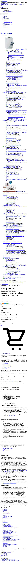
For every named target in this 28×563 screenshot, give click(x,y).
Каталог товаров (6, 33)
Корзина (5, 11)
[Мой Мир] (5, 303)
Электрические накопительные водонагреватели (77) (15, 78)
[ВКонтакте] (1, 303)
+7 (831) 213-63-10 (12, 4)
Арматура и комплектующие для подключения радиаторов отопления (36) (16, 110)
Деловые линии (6, 450)
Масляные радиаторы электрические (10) (15, 236)
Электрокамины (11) (16, 225)
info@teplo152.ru (4, 3)
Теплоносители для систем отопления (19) (12, 243)
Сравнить (7, 353)
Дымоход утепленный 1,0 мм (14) (15, 156)
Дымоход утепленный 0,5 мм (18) (15, 155)
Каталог (7, 281)
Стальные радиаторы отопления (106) (14, 99)
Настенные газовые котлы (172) (15, 52)
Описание (5, 363)
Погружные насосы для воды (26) (13, 145)
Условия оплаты (6, 367)
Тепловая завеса (9, 238)
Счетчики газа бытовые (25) (12, 268)
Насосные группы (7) (10, 210)
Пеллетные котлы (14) (11, 67)
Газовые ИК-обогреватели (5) (12, 229)
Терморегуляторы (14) (10, 204)
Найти (14, 280)
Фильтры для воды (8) (18, 277)
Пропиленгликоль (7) (10, 245)
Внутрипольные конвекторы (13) (13, 104)
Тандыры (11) (12, 278)
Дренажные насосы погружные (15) (14, 140)
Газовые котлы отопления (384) (13, 51)
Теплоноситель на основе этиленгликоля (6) (15, 250)
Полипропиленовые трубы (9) (12, 174)
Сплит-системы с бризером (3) (12, 262)
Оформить (10, 11)
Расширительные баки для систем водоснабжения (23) (13, 221)
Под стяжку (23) (11, 202)
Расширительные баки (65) (20, 213)
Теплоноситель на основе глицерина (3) (14, 247)
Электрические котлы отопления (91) (14, 63)
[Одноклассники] (3, 303)
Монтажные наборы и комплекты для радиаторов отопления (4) (16, 117)
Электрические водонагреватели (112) (14, 76)
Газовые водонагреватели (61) (12, 83)
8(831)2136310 (6, 483)
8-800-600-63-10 (4, 4)
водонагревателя (13, 381)
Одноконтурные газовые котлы (15, 59)
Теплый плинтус (15, 205)
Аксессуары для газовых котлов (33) (14, 72)
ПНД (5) (7, 176)
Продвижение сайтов (11, 561)
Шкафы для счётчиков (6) (11, 273)
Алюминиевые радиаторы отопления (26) (15, 94)
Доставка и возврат (7, 366)
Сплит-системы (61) (10, 260)
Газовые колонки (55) (13, 84)
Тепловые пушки (9, 240)
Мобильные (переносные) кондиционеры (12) (16, 265)
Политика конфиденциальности (8, 559)
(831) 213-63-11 (4, 554)
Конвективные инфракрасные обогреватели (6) (16, 231)
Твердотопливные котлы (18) (12, 65)
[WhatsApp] (7, 303)
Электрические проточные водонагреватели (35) (14, 80)
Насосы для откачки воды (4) (12, 142)
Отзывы (5, 368)
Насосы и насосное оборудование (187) (13, 121)
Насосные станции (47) (11, 138)
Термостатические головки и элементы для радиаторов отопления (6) (17, 115)
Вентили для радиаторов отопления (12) (17, 119)
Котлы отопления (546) (21, 49)
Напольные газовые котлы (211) (15, 53)
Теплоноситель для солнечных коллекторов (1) (16, 254)
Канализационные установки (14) (13, 128)
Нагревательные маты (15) (12, 197)
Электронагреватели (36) (19, 226)
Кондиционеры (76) (15, 258)
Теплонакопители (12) (11, 91)
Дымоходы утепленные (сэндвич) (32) (14, 154)
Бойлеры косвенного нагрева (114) (13, 89)
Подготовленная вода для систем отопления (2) (16, 252)
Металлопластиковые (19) (11, 172)
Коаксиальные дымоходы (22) (12, 148)
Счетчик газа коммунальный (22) (13, 271)
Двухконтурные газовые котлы (15, 60)
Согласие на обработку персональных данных (11, 560)
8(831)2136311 (13, 483)
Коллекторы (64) (9, 212)
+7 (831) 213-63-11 (20, 4)
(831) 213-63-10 (4, 553)
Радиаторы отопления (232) (20, 92)
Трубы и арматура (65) (17, 167)
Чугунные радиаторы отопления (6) (14, 106)
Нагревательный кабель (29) (12, 199)
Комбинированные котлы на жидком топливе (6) (16, 70)
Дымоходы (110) (12, 146)
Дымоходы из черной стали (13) (13, 166)
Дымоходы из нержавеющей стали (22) (14, 159)
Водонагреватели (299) (17, 73)
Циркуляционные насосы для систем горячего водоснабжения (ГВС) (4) (16, 133)
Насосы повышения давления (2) (13, 135)
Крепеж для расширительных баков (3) (14, 224)
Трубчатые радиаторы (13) (11, 101)
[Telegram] (8, 303)
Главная (2, 281)
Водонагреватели (13, 281)
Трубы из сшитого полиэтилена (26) (14, 169)
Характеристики (6, 364)
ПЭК (4, 449)
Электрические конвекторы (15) (13, 233)
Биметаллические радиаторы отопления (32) (15, 97)
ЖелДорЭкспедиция (7, 448)
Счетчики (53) (12, 266)
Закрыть (5, 35)
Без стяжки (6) (11, 200)
